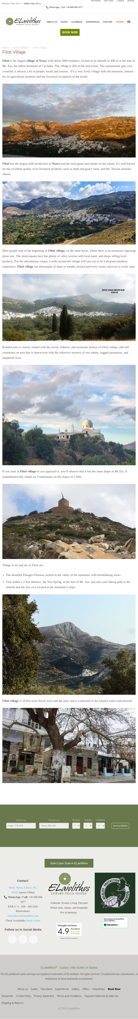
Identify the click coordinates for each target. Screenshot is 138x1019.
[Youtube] (33, 939)
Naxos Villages (21, 47)
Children (100, 820)
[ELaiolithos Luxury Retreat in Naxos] (23, 21)
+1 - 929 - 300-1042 (27, 906)
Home (5, 47)
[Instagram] (23, 939)
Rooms (76, 820)
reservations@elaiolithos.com (23, 916)
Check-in (21, 820)
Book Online (33, 920)
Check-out (53, 820)
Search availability (120, 825)
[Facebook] (12, 939)
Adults (87, 820)
